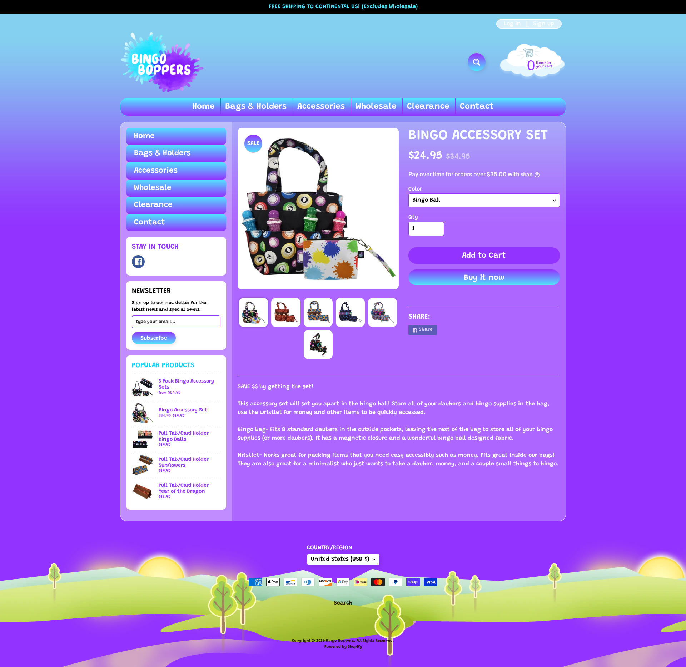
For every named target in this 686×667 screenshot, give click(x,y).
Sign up (543, 24)
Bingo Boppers (340, 641)
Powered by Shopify (343, 647)
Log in (512, 24)
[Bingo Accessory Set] (253, 312)
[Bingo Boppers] (162, 62)
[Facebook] (138, 261)
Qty (413, 217)
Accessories (321, 106)
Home (203, 106)
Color (415, 189)
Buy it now (484, 278)
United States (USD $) (340, 559)
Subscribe (153, 338)
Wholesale (376, 106)
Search (343, 603)
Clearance (428, 106)
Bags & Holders (256, 106)
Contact (477, 106)
